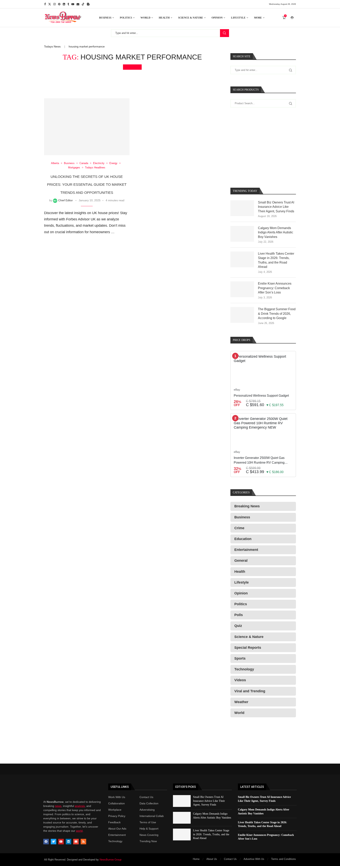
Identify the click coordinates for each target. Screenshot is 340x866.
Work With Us (116, 797)
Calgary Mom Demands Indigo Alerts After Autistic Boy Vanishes (275, 232)
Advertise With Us (254, 859)
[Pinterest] (59, 4)
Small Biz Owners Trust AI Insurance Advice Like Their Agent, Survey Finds (276, 207)
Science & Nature (190, 17)
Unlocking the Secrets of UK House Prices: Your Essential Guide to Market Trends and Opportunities (87, 185)
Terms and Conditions (283, 859)
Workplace (114, 809)
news (58, 806)
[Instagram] (54, 4)
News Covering (149, 835)
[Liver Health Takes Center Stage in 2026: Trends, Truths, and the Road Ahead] (242, 259)
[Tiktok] (83, 4)
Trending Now (148, 841)
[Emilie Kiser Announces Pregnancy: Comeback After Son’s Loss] (242, 289)
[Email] (77, 4)
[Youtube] (72, 4)
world (79, 830)
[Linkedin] (64, 4)
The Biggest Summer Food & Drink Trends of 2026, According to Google (277, 313)
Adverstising (147, 809)
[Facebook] (45, 4)
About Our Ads (117, 828)
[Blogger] (88, 4)
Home (196, 859)
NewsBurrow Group (110, 859)
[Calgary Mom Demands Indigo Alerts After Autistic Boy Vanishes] (242, 234)
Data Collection (149, 803)
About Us (211, 859)
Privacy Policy (116, 816)
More (258, 17)
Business (105, 17)
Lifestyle (238, 17)
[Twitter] (49, 4)
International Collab (152, 816)
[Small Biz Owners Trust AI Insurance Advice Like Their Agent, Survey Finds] (242, 208)
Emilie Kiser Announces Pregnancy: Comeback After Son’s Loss (274, 288)
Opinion (217, 17)
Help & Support (149, 828)
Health (164, 17)
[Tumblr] (68, 4)
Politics (126, 17)
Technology (115, 841)
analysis (80, 806)
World (145, 17)
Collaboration (116, 803)
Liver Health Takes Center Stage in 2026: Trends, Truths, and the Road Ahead (276, 260)
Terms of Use (148, 822)
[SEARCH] (224, 33)
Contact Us (146, 797)
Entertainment (117, 835)
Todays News (52, 46)
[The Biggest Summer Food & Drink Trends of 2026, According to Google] (242, 315)
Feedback (114, 822)
